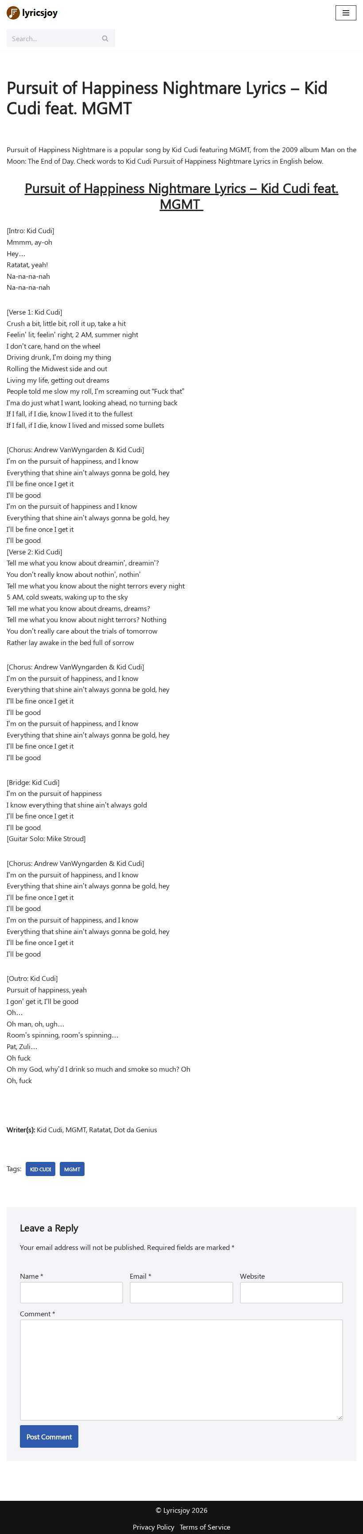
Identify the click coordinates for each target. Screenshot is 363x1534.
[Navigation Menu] (346, 12)
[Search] (105, 38)
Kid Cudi (40, 1169)
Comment (37, 1313)
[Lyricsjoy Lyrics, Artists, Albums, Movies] (33, 12)
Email (140, 1275)
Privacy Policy (153, 1526)
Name (31, 1275)
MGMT (72, 1169)
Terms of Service (205, 1526)
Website (252, 1275)
